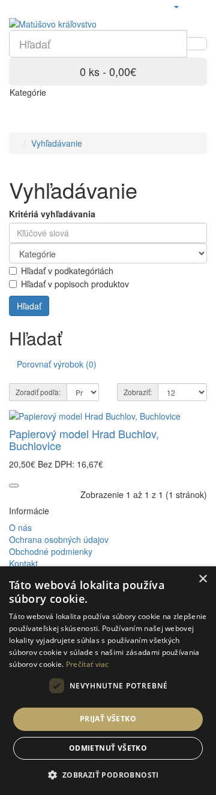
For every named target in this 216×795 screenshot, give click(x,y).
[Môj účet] (176, 6)
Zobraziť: (138, 392)
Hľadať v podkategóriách (67, 271)
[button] (107, 774)
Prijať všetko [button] (108, 719)
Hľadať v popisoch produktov (75, 284)
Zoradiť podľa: (38, 392)
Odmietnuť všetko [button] (108, 748)
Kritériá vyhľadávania (52, 214)
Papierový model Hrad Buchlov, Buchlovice (84, 439)
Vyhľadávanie (56, 143)
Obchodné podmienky (50, 551)
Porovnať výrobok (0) (57, 364)
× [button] (202, 579)
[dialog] (108, 680)
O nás (20, 527)
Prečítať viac (87, 664)
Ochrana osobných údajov (59, 539)
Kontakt (23, 563)
